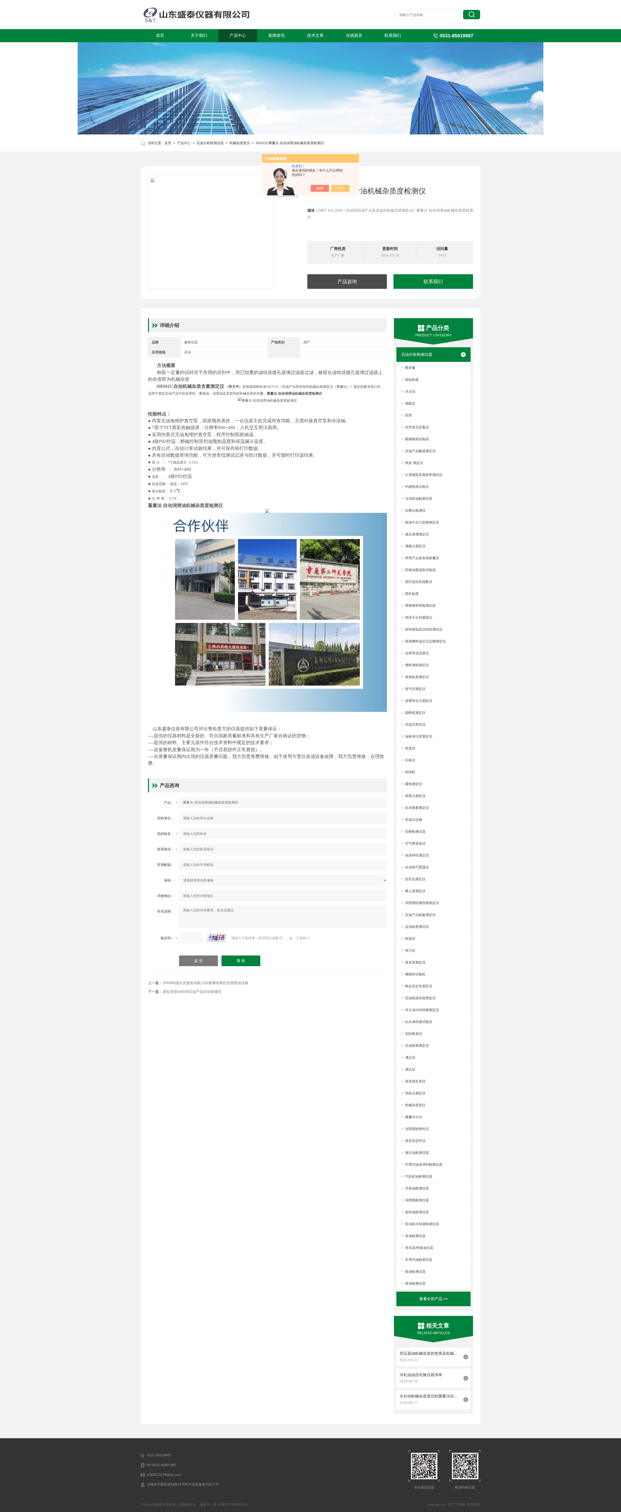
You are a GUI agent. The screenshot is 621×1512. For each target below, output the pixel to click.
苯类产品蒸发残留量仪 (422, 558)
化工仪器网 (456, 1504)
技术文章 (315, 35)
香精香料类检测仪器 (420, 605)
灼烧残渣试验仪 (417, 487)
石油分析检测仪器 (210, 143)
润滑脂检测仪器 (417, 1200)
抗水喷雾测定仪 (417, 808)
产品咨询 (347, 281)
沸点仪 (410, 1057)
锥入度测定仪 (415, 891)
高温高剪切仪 (415, 724)
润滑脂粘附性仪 (417, 1129)
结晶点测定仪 (415, 1093)
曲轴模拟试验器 (417, 439)
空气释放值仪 (415, 843)
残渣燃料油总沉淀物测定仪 (425, 641)
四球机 (410, 772)
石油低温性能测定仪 (420, 998)
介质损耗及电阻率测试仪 (423, 475)
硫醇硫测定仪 (415, 712)
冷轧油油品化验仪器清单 (421, 1375)
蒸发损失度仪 (415, 1081)
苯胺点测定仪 (415, 796)
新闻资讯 (276, 35)
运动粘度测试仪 (417, 927)
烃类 (408, 415)
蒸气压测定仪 (415, 689)
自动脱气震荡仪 (417, 867)
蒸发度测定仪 (415, 962)
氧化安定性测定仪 (418, 986)
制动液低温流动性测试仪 (423, 629)
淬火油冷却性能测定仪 (422, 1010)
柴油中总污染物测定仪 (422, 522)
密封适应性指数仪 (418, 582)
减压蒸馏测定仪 (417, 534)
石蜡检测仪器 (415, 831)
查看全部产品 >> (433, 1299)
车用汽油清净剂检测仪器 (423, 1164)
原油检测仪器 (415, 1236)
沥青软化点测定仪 (418, 701)
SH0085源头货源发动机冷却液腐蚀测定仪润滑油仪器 (205, 983)
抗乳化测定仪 (415, 879)
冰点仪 (410, 391)
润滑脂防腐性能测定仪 (422, 903)
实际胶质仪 (413, 1034)
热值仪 (410, 938)
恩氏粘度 (412, 594)
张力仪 (410, 950)
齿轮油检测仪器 (417, 1212)
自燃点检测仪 (415, 510)
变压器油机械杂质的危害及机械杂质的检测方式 (430, 1353)
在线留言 (354, 35)
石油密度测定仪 (417, 1045)
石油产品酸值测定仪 (420, 451)
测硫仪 (410, 403)
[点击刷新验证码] (216, 938)
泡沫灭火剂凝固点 (418, 617)
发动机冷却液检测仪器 (422, 1224)
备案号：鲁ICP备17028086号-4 (224, 1504)
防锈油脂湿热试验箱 (420, 570)
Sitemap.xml (436, 1504)
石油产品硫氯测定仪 (420, 915)
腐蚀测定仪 (413, 784)
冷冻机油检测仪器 (418, 498)
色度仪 (410, 748)
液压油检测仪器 (417, 1153)
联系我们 (392, 35)
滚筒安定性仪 (415, 1141)
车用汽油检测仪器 (418, 1260)
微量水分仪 (413, 1117)
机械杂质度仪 (239, 143)
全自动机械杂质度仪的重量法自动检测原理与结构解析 (430, 1396)
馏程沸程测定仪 (417, 665)
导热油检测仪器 (417, 1188)
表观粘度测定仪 (417, 677)
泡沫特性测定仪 (417, 855)
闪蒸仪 (410, 760)
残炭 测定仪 (414, 463)
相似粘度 (412, 380)
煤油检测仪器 (415, 1283)
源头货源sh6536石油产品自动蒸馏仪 (192, 991)
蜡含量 (410, 368)
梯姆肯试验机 (415, 974)
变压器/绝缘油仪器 (419, 1248)
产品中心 (237, 35)
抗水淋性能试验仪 (418, 1022)
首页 (160, 35)
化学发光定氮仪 (417, 427)
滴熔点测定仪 (415, 546)
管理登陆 (473, 1504)
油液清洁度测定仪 (418, 736)
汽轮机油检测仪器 (418, 1176)
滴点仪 (410, 1069)
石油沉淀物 (413, 820)
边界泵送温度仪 (417, 653)
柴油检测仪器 (415, 1271)
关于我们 (199, 35)
